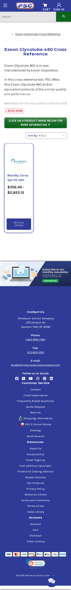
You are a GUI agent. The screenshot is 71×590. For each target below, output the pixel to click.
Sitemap (35, 430)
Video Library (35, 511)
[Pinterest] (46, 380)
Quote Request (35, 406)
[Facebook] (18, 380)
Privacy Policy (35, 488)
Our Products (35, 483)
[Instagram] (39, 380)
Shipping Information (38, 418)
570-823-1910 (35, 352)
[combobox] (28, 16)
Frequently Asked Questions (35, 401)
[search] (63, 16)
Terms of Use (35, 506)
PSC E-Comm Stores (38, 424)
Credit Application (35, 395)
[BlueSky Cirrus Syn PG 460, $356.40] (19, 156)
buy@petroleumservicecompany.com (35, 365)
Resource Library (36, 494)
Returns (35, 412)
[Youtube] (32, 380)
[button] (35, 564)
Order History (35, 541)
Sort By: (33, 135)
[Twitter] (25, 380)
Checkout (35, 535)
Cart (35, 530)
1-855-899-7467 (36, 339)
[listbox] (52, 136)
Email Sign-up (35, 460)
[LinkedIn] (53, 380)
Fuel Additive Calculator (35, 465)
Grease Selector (35, 477)
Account (35, 524)
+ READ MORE (14, 111)
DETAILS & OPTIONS (19, 224)
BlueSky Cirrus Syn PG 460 (18, 178)
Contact (35, 389)
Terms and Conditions (35, 500)
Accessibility (35, 454)
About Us (35, 448)
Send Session (35, 436)
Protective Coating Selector (35, 471)
